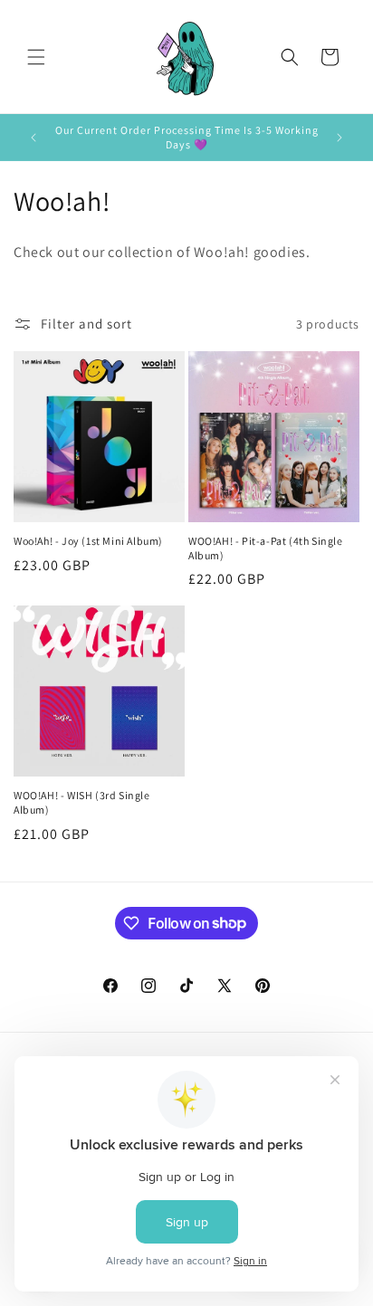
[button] (36, 57)
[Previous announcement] (33, 137)
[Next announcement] (339, 137)
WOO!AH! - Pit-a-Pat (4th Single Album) (265, 548)
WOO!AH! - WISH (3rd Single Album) (82, 802)
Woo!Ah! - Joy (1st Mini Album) (88, 541)
